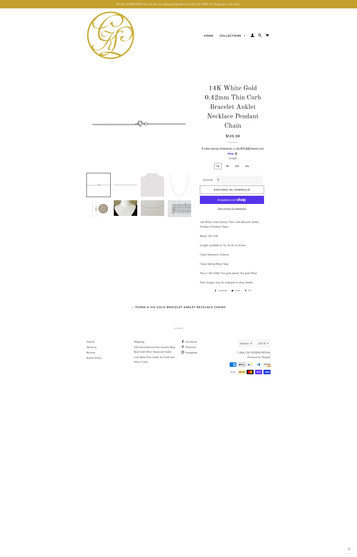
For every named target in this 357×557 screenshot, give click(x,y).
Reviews (90, 352)
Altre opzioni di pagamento (232, 208)
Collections (231, 35)
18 (227, 166)
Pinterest (190, 347)
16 (217, 166)
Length (233, 158)
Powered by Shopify (259, 357)
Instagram (191, 352)
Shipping (139, 341)
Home (208, 35)
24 (247, 166)
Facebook (191, 341)
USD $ (261, 343)
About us (91, 347)
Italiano (244, 343)
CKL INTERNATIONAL (258, 352)
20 (237, 166)
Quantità (208, 179)
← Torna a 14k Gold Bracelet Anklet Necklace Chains (178, 307)
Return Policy (94, 358)
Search (90, 341)
